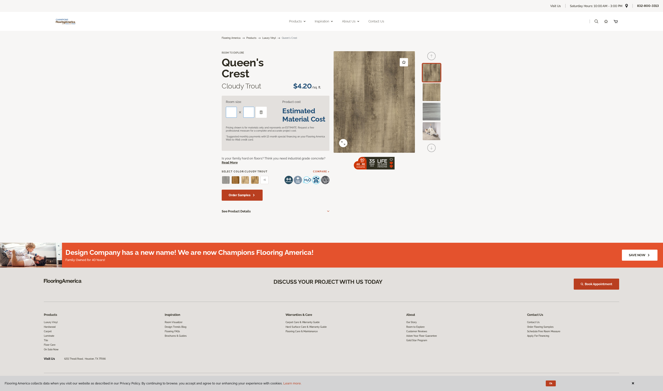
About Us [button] (348, 21)
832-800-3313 (648, 6)
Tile (46, 340)
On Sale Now (51, 349)
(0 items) (616, 21)
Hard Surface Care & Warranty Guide (306, 326)
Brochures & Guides (175, 335)
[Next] (431, 148)
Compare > (321, 171)
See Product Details (236, 211)
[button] (596, 21)
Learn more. (292, 383)
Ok (550, 383)
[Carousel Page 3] (431, 111)
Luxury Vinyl (269, 38)
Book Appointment (598, 284)
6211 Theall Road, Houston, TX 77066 (85, 358)
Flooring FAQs (172, 331)
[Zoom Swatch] (343, 143)
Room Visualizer (173, 322)
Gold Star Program (416, 340)
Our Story (411, 322)
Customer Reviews (416, 331)
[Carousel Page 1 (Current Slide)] (431, 72)
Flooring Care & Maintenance (302, 331)
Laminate (49, 335)
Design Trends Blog (175, 326)
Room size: (234, 102)
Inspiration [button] (322, 21)
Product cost (291, 102)
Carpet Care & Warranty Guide (303, 322)
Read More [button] (230, 162)
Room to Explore (415, 326)
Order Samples (240, 195)
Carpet (47, 331)
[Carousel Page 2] (431, 92)
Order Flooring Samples (540, 326)
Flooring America (231, 38)
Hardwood (50, 326)
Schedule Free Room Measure (543, 331)
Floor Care (49, 344)
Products (251, 38)
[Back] (431, 56)
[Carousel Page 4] (431, 131)
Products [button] (295, 21)
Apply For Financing (538, 335)
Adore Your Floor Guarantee (421, 335)
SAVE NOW (637, 255)
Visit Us (555, 6)
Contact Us (376, 21)
